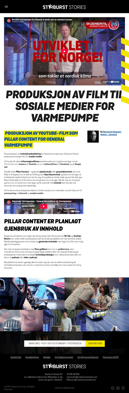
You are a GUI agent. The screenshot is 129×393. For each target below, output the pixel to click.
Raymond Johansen (112, 132)
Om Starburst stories (64, 357)
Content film (15, 357)
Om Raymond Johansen (88, 357)
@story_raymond (108, 135)
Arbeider (46, 357)
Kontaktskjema (32, 357)
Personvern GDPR (111, 357)
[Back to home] (64, 6)
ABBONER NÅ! (95, 343)
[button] (6, 6)
